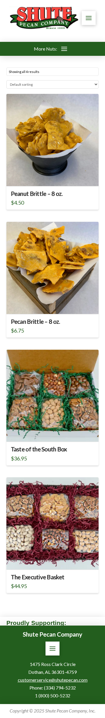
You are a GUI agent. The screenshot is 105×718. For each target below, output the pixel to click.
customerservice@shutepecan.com (53, 680)
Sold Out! (52, 432)
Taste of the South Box (39, 449)
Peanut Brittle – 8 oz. (37, 193)
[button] (89, 18)
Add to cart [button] (55, 176)
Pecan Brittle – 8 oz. (35, 321)
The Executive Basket (37, 577)
